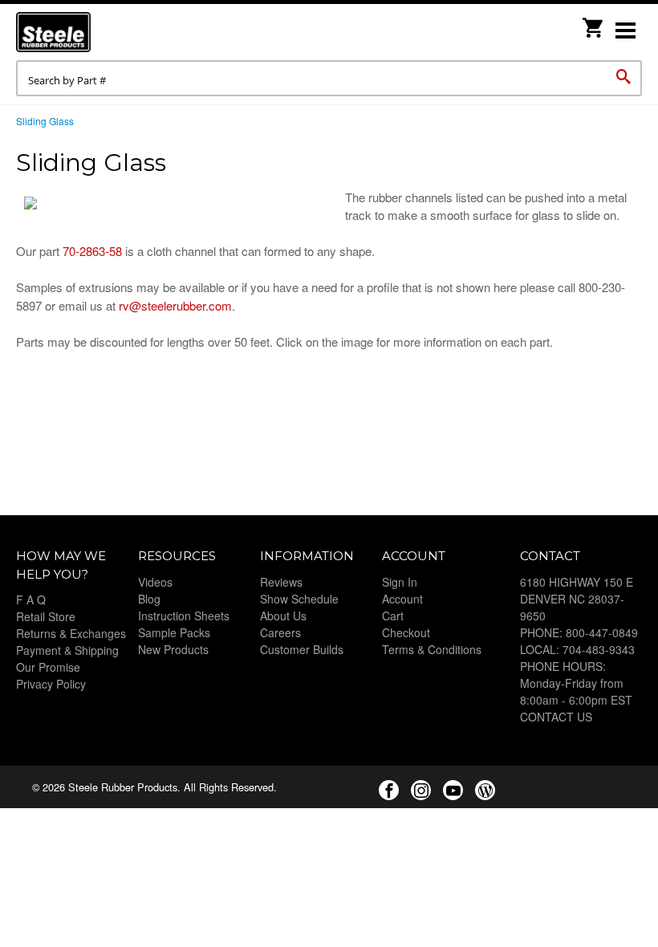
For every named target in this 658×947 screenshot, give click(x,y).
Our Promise (48, 667)
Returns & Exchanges (71, 633)
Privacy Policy (51, 684)
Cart (393, 616)
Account (402, 599)
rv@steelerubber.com (175, 305)
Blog (149, 599)
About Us (283, 616)
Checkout (406, 632)
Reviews (281, 582)
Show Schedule (299, 599)
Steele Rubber (96, 32)
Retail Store (45, 616)
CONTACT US (556, 717)
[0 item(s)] (594, 22)
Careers (280, 632)
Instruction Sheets (183, 616)
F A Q (31, 599)
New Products (173, 649)
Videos (155, 582)
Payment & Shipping (67, 650)
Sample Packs (174, 632)
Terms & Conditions (431, 649)
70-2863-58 (92, 250)
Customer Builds (301, 649)
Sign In (399, 582)
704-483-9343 (599, 649)
